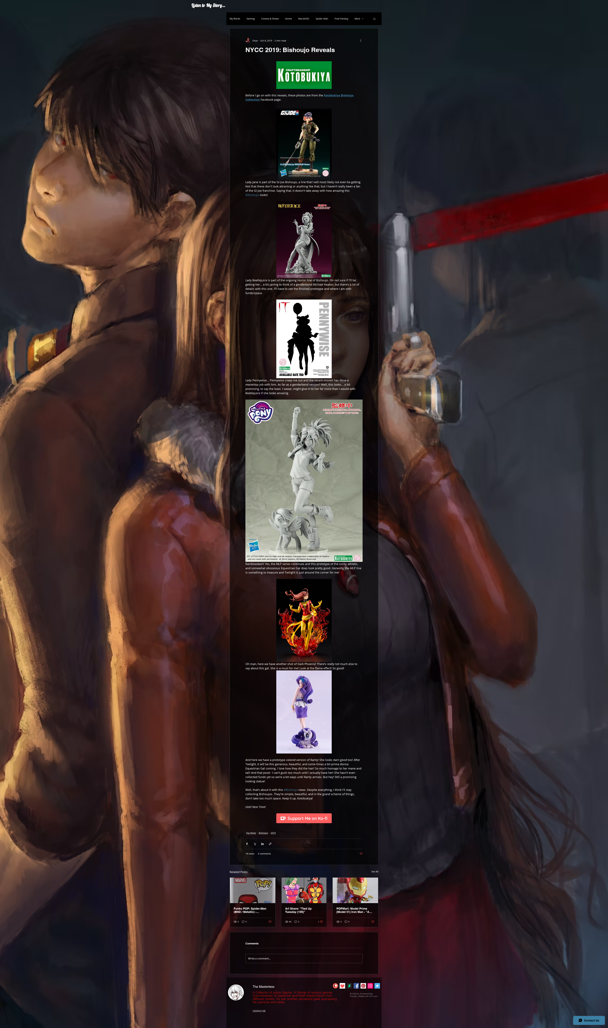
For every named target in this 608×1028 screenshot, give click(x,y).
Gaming (251, 18)
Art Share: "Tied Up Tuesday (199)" (298, 910)
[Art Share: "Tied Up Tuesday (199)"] (304, 890)
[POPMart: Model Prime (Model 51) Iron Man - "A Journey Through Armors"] (355, 890)
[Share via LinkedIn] (262, 843)
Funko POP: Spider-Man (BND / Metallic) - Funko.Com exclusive (250, 910)
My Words (235, 18)
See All (374, 871)
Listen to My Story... (208, 5)
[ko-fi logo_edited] (342, 986)
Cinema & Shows (270, 18)
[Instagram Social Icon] (370, 986)
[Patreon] (335, 986)
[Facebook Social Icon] (356, 986)
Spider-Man (322, 18)
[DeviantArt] (349, 986)
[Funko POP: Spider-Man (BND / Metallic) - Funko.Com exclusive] (252, 890)
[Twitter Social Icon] (377, 986)
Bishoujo (263, 832)
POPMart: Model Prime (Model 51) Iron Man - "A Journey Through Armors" (354, 910)
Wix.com (373, 996)
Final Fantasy (341, 18)
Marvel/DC (303, 18)
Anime (288, 18)
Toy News (251, 832)
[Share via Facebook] (246, 843)
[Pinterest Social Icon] (363, 986)
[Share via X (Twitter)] (254, 843)
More (357, 18)
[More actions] (361, 40)
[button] (374, 18)
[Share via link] (270, 843)
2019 (273, 832)
